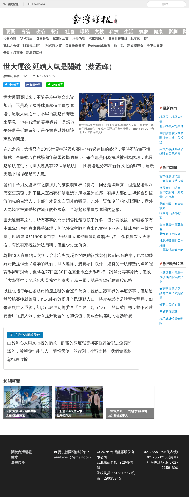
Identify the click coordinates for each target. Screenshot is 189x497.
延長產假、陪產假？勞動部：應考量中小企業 (171, 192)
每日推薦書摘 (75, 45)
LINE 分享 (57, 84)
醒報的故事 (61, 38)
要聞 (10, 31)
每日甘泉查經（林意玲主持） (129, 38)
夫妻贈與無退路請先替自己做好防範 (171, 293)
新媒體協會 (135, 45)
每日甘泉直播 (13, 52)
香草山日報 (155, 45)
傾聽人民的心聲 (169, 304)
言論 (25, 31)
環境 (84, 31)
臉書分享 (35, 84)
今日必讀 (9, 38)
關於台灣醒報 (21, 452)
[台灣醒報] (94, 18)
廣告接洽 (18, 462)
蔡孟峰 (7, 76)
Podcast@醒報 (99, 45)
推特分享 (13, 84)
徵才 (14, 457)
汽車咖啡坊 (97, 38)
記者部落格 (34, 52)
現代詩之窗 (54, 45)
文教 (99, 31)
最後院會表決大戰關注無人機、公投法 (171, 137)
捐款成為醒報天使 (26, 335)
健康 (158, 31)
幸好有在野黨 (168, 311)
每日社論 (42, 38)
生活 (128, 31)
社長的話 (78, 38)
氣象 (143, 31)
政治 (40, 31)
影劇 (173, 31)
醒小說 (119, 45)
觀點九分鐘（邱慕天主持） (22, 45)
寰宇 (55, 31)
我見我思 (26, 38)
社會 (69, 31)
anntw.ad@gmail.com (72, 457)
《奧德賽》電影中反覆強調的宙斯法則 (171, 276)
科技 (114, 31)
